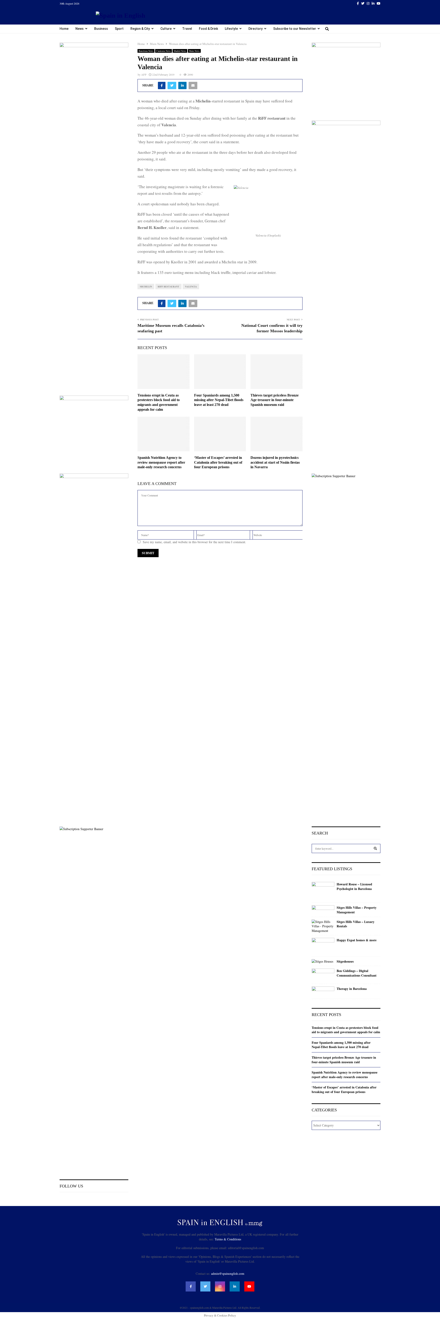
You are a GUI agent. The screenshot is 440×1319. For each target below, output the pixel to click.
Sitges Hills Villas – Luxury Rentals (355, 924)
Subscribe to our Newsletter (294, 28)
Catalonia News (163, 50)
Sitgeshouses (345, 961)
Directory (255, 28)
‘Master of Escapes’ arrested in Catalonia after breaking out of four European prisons (218, 462)
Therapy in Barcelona (352, 988)
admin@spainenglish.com (227, 1273)
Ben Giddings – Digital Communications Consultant (357, 973)
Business (101, 28)
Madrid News (180, 50)
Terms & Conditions (228, 1239)
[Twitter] (205, 1286)
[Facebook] (191, 1286)
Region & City (140, 28)
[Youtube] (249, 1286)
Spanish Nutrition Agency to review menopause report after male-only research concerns (161, 462)
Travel (187, 28)
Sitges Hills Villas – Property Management (357, 909)
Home (64, 28)
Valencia (191, 286)
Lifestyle (231, 28)
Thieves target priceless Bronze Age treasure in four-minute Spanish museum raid (274, 400)
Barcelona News (146, 50)
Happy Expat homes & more (357, 940)
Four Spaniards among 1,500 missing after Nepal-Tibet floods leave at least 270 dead (218, 400)
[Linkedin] (235, 1286)
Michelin (146, 286)
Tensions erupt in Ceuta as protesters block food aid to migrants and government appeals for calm (346, 1030)
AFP (143, 74)
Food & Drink (208, 28)
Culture (166, 28)
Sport (119, 28)
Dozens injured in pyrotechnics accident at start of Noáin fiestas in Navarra (275, 462)
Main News (194, 50)
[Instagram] (220, 1286)
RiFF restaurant (168, 286)
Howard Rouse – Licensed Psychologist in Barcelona (354, 886)
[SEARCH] (375, 848)
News (79, 28)
